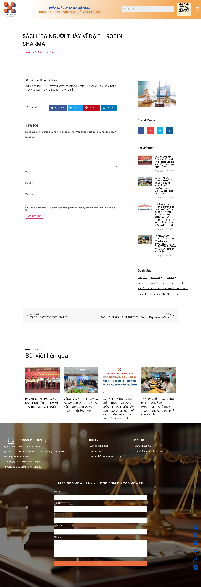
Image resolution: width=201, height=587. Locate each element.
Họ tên (57, 491)
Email (29, 183)
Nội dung (58, 537)
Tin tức (141, 283)
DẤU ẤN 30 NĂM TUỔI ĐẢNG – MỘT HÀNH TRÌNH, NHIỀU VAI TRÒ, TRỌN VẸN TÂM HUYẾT (165, 162)
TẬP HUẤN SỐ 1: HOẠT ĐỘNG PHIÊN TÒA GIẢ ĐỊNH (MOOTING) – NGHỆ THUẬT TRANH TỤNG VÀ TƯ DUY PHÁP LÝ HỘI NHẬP (165, 244)
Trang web (30, 194)
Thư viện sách (176, 283)
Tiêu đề (58, 526)
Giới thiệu (155, 277)
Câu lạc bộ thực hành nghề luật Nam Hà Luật (159, 294)
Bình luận (30, 137)
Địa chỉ (57, 503)
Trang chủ (142, 277)
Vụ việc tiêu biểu (158, 283)
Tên (28, 172)
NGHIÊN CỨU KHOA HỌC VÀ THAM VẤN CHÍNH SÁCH (163, 288)
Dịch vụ (170, 277)
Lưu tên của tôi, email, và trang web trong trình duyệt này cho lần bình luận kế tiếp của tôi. (70, 209)
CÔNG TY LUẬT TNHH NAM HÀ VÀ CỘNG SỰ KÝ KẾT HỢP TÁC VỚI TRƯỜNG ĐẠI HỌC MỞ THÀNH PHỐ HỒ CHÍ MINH (164, 186)
